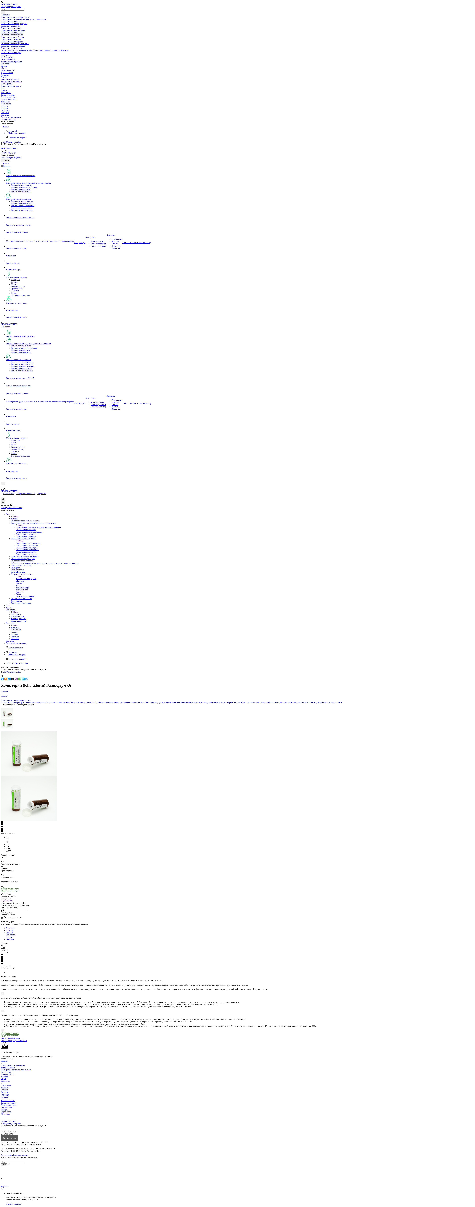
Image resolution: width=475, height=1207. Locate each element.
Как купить (16, 614)
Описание (10, 928)
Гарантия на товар (8, 1105)
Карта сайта (6, 1112)
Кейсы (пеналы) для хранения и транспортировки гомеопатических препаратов (178, 703)
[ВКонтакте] (2, 679)
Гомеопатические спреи (222, 703)
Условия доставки (8, 1103)
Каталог (14, 518)
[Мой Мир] (9, 679)
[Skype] (23, 679)
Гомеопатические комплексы (28, 543)
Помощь (4, 1097)
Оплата (9, 937)
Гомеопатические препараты (110, 703)
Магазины (5, 1114)
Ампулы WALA (7, 1074)
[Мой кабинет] (2, 486)
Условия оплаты (8, 1101)
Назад (15, 516)
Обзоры (4, 1109)
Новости (4, 1087)
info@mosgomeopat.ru (12, 142)
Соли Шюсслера (262, 703)
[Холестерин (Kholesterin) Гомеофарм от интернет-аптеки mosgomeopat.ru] (29, 820)
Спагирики (237, 703)
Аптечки (4, 1076)
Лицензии (5, 1092)
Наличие (9, 930)
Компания (15, 627)
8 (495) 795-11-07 (9, 119)
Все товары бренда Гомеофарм (14, 1041)
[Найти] (3, 12)
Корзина (4, 1186)
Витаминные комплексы (299, 703)
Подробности (6, 901)
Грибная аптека (248, 703)
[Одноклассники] (5, 679)
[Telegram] (26, 679)
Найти (4, 1165)
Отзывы (9, 933)
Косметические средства (26, 579)
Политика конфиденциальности (14, 1155)
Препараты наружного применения (16, 1070)
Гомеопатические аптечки (134, 703)
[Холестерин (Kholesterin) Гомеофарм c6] (29, 775)
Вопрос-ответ (6, 1107)
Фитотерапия (315, 703)
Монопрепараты (8, 1067)
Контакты (5, 1095)
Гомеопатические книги (331, 703)
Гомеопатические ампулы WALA (84, 703)
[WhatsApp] (19, 679)
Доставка (10, 939)
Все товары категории (10, 1038)
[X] (12, 679)
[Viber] (16, 679)
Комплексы (6, 1072)
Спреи (3, 1079)
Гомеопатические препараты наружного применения (38, 527)
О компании (6, 1085)
